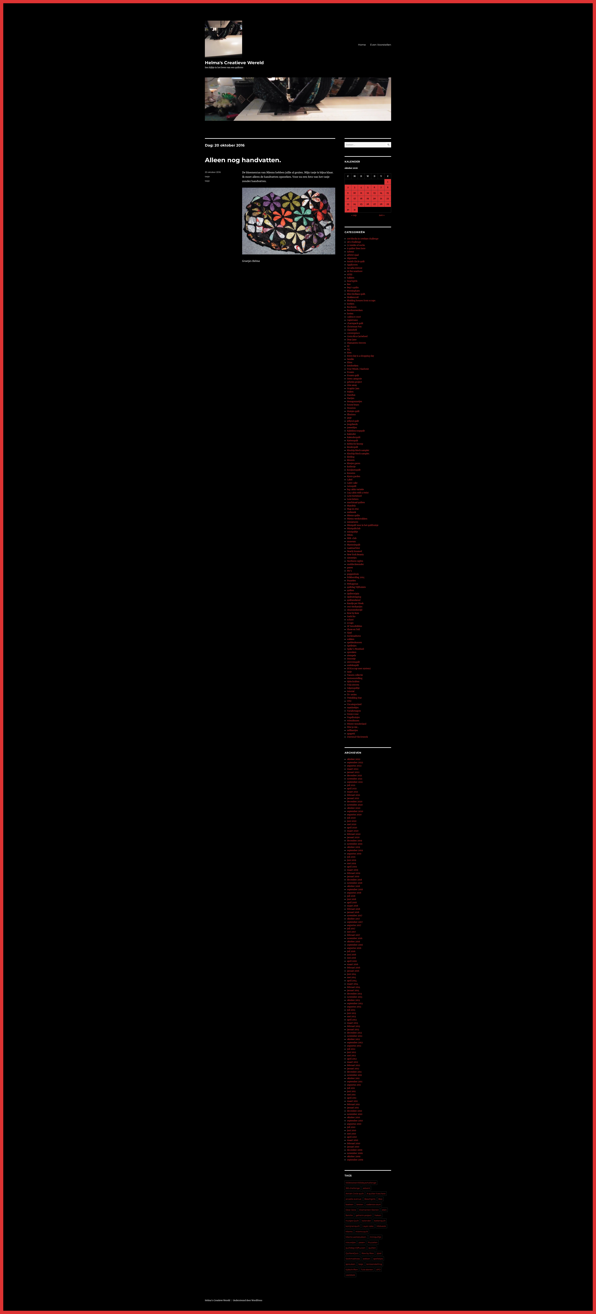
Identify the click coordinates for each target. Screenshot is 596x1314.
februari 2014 (353, 987)
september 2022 (355, 762)
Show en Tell (353, 629)
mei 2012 (351, 1055)
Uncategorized (354, 704)
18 (361, 198)
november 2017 (354, 915)
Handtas (351, 395)
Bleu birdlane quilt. (356, 294)
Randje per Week (355, 603)
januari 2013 (353, 1029)
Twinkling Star (354, 698)
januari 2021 (353, 798)
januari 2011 (353, 1107)
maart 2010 (352, 1140)
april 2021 (352, 788)
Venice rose (353, 714)
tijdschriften (353, 681)
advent (366, 1188)
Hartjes (350, 398)
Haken (350, 391)
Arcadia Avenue (354, 268)
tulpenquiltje (353, 688)
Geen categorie (354, 378)
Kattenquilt (352, 440)
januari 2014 (353, 990)
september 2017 (355, 922)
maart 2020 (352, 831)
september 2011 (354, 1081)
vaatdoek (350, 1275)
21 (381, 198)
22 (387, 198)
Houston (351, 408)
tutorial (350, 691)
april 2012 (352, 1059)
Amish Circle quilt (356, 261)
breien (350, 313)
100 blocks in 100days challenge (362, 238)
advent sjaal (353, 255)
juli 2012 (351, 1049)
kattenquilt (380, 1220)
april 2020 (352, 827)
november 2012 (354, 1036)
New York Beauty (355, 554)
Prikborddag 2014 (355, 577)
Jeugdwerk (352, 424)
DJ (348, 346)
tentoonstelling (354, 678)
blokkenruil (353, 297)
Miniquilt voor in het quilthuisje (362, 525)
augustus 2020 (354, 814)
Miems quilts (353, 515)
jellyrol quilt (353, 421)
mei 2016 (351, 958)
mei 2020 (351, 824)
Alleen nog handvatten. (243, 160)
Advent (350, 251)
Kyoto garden (353, 476)
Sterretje (351, 658)
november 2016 (354, 938)
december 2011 (354, 1072)
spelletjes (378, 1258)
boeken (350, 304)
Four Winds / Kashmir (358, 369)
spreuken (351, 652)
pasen (350, 567)
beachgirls (352, 281)
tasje (207, 176)
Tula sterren (353, 685)
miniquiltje (352, 531)
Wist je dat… (353, 727)
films (349, 362)
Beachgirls (369, 1199)
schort (350, 619)
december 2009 (354, 1150)
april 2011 (351, 1098)
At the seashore (354, 271)
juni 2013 (351, 1013)
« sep (354, 215)
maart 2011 (352, 1101)
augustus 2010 (354, 1124)
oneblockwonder (355, 564)
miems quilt (362, 1231)
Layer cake (352, 483)
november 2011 (354, 1075)
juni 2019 (351, 860)
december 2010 (354, 1111)
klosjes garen (353, 463)
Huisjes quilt (353, 411)
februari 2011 (353, 1104)
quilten (350, 590)
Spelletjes (352, 645)
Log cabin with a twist (358, 492)
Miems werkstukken (357, 518)
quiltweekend (353, 600)
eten (384, 1210)
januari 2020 (353, 837)
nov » (382, 215)
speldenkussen (354, 642)
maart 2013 (352, 1023)
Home (362, 44)
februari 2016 (353, 967)
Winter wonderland (356, 724)
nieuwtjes (352, 558)
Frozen (350, 372)
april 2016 (352, 961)
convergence (353, 333)
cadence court (354, 317)
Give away (352, 385)
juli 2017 (351, 928)
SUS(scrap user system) (359, 668)
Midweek (381, 1226)
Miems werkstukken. (356, 1237)
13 (374, 193)
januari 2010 (353, 1146)
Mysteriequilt (353, 544)
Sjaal (349, 632)
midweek (351, 512)
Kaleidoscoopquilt (356, 431)
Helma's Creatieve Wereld (234, 62)
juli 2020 (351, 818)
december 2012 (354, 1032)
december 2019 (354, 840)
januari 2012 (353, 1068)
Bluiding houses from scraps (361, 300)
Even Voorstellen (380, 44)
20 (374, 198)
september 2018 (355, 889)
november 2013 (354, 997)
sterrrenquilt (353, 662)
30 (348, 209)
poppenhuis (353, 574)
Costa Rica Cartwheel (357, 336)
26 (367, 204)
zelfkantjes (352, 730)
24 (354, 204)
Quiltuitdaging (354, 597)
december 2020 (354, 801)
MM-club (352, 538)
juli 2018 (351, 896)
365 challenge (353, 1188)
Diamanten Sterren (356, 343)
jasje (349, 417)
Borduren (352, 307)
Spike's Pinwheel (355, 649)
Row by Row (353, 613)
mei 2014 (351, 977)
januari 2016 (353, 971)
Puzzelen (351, 580)
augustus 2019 (354, 853)
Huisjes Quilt (352, 1220)
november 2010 (354, 1114)
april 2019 (352, 866)
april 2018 (352, 902)
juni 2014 (351, 974)
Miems (349, 1231)
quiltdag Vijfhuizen (356, 587)
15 (388, 193)
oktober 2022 (353, 759)
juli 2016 (351, 951)
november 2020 (355, 805)
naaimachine (353, 548)
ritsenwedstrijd (354, 610)
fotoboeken (352, 365)
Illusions (351, 414)
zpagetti (351, 733)
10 (354, 193)
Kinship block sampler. (358, 453)
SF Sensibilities (354, 626)
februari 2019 (353, 873)
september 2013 (355, 1003)
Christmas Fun (354, 326)
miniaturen (352, 522)
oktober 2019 (353, 847)
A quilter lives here (356, 248)
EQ (348, 349)
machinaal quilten (356, 502)
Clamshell (352, 330)
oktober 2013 (353, 1000)
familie (350, 359)
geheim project (354, 382)
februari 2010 (353, 1143)
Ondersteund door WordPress (247, 1300)
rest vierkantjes (354, 606)
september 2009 (355, 1159)
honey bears (353, 404)
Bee (349, 284)
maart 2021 (352, 792)
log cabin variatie (355, 489)
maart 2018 (352, 905)
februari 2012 (353, 1065)
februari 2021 (353, 795)
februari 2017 (353, 935)
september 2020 (355, 811)
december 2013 (354, 993)
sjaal (379, 1253)
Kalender (351, 434)
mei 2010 (351, 1133)
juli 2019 (351, 857)
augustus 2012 (354, 1046)
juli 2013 (351, 1010)
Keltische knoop (355, 444)
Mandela (351, 505)
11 (361, 193)
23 (348, 204)
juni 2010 (351, 1130)
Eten (349, 352)
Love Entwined (354, 496)
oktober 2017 (353, 919)
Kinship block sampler (358, 450)
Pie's (349, 571)
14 (381, 193)
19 (368, 198)
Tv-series (352, 694)
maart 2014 (352, 984)
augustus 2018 (354, 892)
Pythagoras (352, 584)
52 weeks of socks (356, 245)
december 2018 (354, 879)
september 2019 (355, 850)
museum (351, 541)
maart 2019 (352, 870)
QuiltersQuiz (353, 593)
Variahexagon (354, 711)
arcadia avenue (353, 1199)
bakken (350, 277)
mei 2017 (351, 932)
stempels (351, 655)
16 (348, 198)
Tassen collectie (355, 675)
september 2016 (355, 945)
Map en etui (353, 509)
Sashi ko (351, 616)
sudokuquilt (353, 665)
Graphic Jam (353, 388)
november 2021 (354, 778)
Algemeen (352, 258)
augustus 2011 (354, 1085)
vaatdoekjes (353, 707)
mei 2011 (351, 1094)
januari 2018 (353, 912)
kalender (366, 1220)
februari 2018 (353, 909)
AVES (349, 274)
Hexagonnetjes (354, 401)
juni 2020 (351, 821)
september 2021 (355, 782)
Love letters (353, 499)
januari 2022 (353, 772)
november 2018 (354, 883)
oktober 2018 (353, 886)
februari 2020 (353, 834)
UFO (349, 701)
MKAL (350, 535)
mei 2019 (351, 863)
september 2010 (355, 1120)
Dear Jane (352, 339)
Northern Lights (355, 561)
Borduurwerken (355, 310)
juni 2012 (351, 1052)
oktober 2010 (353, 1117)
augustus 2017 (354, 925)
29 (387, 204)
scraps (350, 623)
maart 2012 (352, 1062)
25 (361, 204)
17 (355, 198)
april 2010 (352, 1137)
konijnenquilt (354, 470)
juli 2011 (351, 1088)
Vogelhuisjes (353, 717)
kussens (351, 473)
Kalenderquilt (353, 437)
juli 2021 (351, 785)
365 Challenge (354, 242)
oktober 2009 (353, 1156)
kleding (350, 457)
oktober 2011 (353, 1078)
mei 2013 (351, 1016)
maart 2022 (352, 769)
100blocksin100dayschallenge (361, 1182)
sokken (350, 639)
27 (374, 204)
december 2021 (354, 775)
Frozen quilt (353, 375)
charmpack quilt (355, 323)
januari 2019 (353, 876)
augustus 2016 (354, 948)
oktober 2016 (353, 941)
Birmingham (353, 291)
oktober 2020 (353, 808)
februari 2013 (353, 1026)
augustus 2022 (354, 765)
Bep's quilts (353, 287)
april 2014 (352, 980)
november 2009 (355, 1153)
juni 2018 (351, 899)
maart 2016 (352, 964)
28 (381, 204)
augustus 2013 (354, 1006)
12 (368, 193)
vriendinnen (353, 720)
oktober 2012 (353, 1039)
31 (355, 209)
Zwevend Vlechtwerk (357, 737)
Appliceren (352, 264)
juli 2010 (351, 1127)
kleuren (351, 460)
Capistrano (352, 320)
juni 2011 (351, 1091)
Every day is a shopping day (360, 356)
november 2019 (354, 844)
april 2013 (352, 1019)
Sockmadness (354, 636)
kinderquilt (352, 447)
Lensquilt (351, 486)
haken (378, 1215)
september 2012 (355, 1042)
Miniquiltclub (353, 528)
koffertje (351, 466)
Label (349, 479)
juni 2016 (351, 954)
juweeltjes (352, 427)
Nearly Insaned (354, 551)
